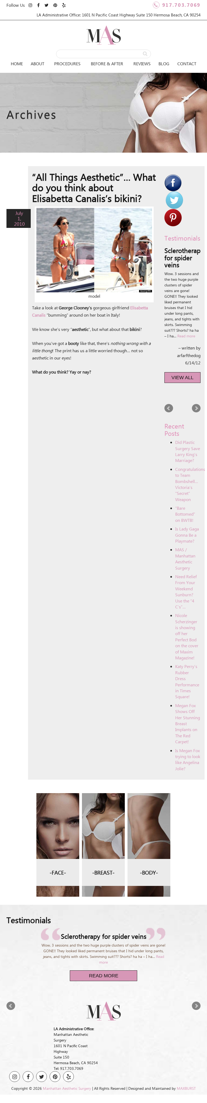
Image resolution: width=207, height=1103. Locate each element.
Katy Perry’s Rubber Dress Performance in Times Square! (187, 681)
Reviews (142, 63)
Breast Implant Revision (103, 807)
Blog (163, 63)
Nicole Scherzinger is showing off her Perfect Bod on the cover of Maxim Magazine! (186, 636)
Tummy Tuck (149, 805)
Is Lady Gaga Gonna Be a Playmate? (187, 535)
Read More (103, 975)
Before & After (107, 63)
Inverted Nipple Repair (103, 829)
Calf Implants (149, 847)
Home (17, 63)
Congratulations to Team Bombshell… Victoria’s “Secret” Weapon (190, 484)
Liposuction (149, 797)
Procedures (67, 63)
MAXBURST (186, 1088)
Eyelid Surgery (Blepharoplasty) (58, 807)
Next (196, 408)
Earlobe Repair (58, 817)
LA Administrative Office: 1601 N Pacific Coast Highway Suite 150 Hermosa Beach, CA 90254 (119, 15)
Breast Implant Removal (103, 819)
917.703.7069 (181, 5)
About (37, 63)
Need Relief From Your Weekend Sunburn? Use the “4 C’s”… (186, 591)
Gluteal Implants (149, 822)
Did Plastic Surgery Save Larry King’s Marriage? (187, 451)
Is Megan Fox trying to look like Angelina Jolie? (187, 759)
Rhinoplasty (57, 797)
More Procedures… (57, 825)
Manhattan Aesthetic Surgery (67, 1088)
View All (182, 377)
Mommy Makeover (149, 813)
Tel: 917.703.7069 (68, 1068)
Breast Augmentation (103, 797)
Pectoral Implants (149, 838)
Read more (186, 335)
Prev (168, 408)
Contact (186, 63)
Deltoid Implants (149, 830)
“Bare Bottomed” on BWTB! (185, 514)
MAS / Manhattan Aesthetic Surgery (185, 558)
